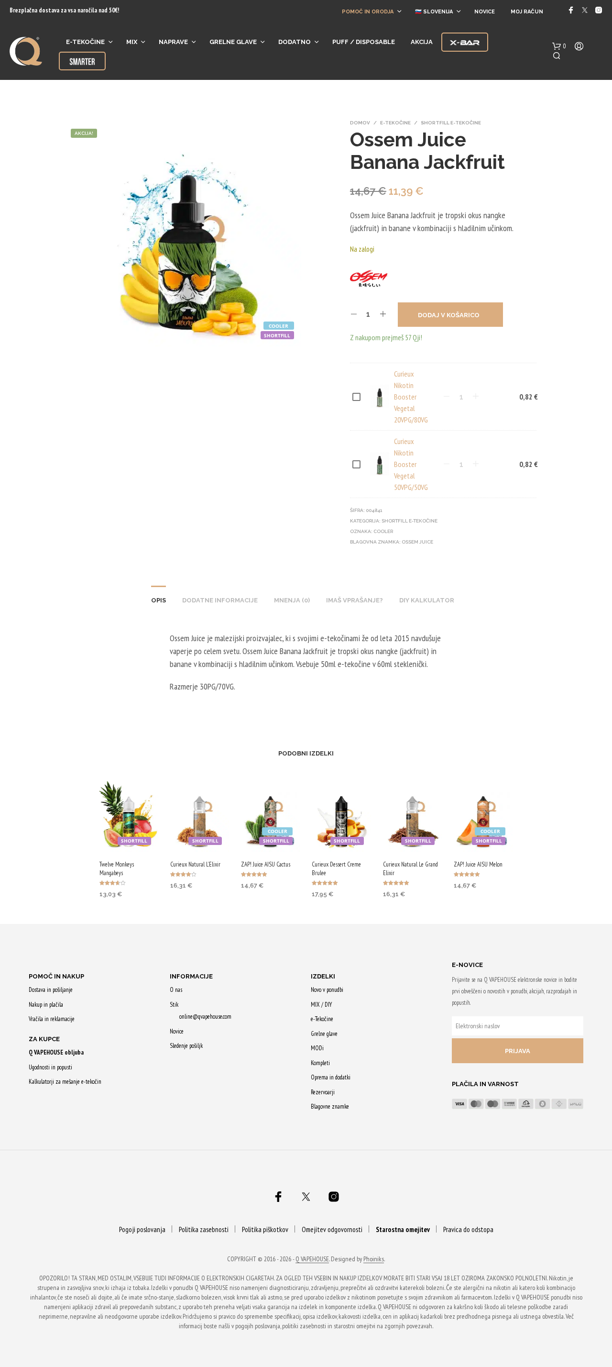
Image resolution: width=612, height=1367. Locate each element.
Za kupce (44, 1039)
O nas (176, 990)
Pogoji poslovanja (142, 1229)
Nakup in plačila (46, 1004)
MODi (317, 1048)
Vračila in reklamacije (52, 1019)
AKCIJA (422, 41)
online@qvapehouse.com (205, 1016)
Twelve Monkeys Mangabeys (116, 868)
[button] (559, 46)
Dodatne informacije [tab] (220, 600)
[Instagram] (598, 10)
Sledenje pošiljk (186, 1046)
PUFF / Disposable (363, 41)
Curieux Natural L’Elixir (195, 864)
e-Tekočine (85, 41)
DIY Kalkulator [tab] (426, 600)
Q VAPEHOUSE (312, 1259)
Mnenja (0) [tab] (292, 600)
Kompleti (320, 1063)
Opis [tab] (158, 600)
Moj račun (527, 12)
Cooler (383, 531)
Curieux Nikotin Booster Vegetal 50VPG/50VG (411, 464)
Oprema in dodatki (330, 1077)
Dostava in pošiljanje (51, 990)
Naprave (173, 41)
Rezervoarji (323, 1092)
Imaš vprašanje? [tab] (354, 600)
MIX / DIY (321, 1004)
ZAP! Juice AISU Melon (478, 864)
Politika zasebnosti (204, 1229)
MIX (131, 41)
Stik (174, 1004)
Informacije (191, 976)
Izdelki (323, 976)
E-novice (467, 964)
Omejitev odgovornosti (332, 1229)
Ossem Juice (417, 542)
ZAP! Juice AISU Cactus (265, 864)
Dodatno (294, 41)
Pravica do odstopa (468, 1229)
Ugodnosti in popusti (50, 1067)
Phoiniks (373, 1259)
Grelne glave (233, 41)
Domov (360, 122)
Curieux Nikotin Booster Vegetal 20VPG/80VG (411, 396)
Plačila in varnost (485, 1084)
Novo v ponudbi (327, 990)
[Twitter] (585, 10)
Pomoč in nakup (56, 976)
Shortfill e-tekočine (451, 122)
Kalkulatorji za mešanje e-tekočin (65, 1082)
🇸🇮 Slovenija (434, 12)
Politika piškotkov (265, 1229)
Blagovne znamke (330, 1106)
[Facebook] (571, 10)
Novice (484, 12)
